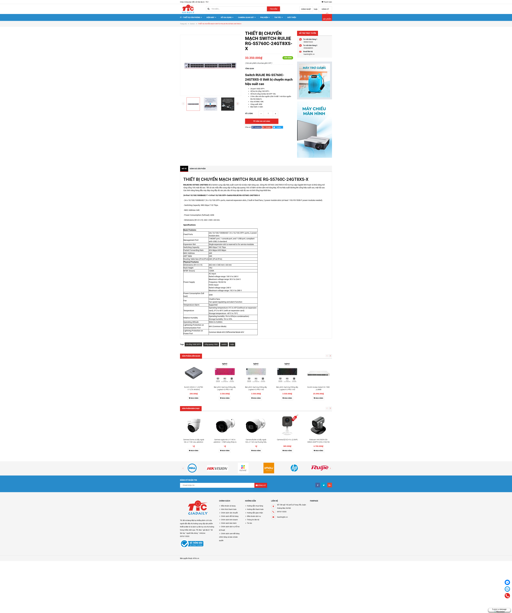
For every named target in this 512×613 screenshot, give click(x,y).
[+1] (267, 127)
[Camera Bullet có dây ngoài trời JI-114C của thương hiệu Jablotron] (256, 425)
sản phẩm (327, 19)
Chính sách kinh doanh (229, 520)
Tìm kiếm (273, 9)
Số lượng (249, 113)
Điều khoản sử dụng (228, 506)
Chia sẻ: (248, 127)
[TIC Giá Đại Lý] (197, 508)
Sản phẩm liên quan (191, 356)
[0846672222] (507, 595)
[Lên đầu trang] (484, 608)
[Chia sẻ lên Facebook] (256, 127)
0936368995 (308, 48)
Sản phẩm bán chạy (191, 408)
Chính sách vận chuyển (229, 513)
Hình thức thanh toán (229, 509)
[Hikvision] (218, 468)
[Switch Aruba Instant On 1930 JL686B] (318, 373)
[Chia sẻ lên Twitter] (278, 127)
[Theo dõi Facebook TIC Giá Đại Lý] (317, 485)
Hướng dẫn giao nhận (255, 513)
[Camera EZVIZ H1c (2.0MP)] (287, 425)
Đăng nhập (306, 9)
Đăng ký (325, 9)
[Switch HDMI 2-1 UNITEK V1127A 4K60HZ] (193, 373)
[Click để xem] (210, 65)
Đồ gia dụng (226, 17)
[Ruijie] (320, 468)
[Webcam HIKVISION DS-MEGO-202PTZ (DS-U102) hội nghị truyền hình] (318, 425)
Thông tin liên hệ (253, 520)
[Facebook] (507, 582)
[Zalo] (507, 589)
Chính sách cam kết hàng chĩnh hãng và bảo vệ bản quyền (229, 537)
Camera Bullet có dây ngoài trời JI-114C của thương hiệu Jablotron (256, 442)
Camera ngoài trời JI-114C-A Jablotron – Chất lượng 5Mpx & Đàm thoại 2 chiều (224, 442)
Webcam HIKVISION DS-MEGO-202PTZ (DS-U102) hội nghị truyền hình (318, 442)
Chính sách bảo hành (229, 523)
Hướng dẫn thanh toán (255, 509)
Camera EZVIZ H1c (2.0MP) (287, 440)
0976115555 (281, 512)
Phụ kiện (264, 17)
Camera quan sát (246, 17)
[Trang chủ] (188, 9)
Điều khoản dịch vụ (254, 516)
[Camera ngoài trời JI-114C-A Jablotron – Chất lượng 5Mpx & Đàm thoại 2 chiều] (224, 425)
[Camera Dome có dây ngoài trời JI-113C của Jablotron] (193, 425)
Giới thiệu (291, 17)
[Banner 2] (314, 129)
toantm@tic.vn (309, 54)
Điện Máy (211, 17)
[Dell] (192, 468)
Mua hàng (194, 398)
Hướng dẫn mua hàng (255, 506)
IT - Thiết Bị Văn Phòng (190, 17)
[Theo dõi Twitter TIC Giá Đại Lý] (323, 485)
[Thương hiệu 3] (243, 468)
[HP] (294, 468)
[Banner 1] (314, 80)
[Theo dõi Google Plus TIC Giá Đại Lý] (329, 485)
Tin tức (277, 17)
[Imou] (269, 468)
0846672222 (308, 42)
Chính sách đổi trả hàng (229, 516)
